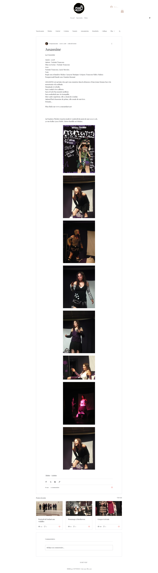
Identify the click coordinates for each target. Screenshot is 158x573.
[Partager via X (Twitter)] (50, 482)
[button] (122, 11)
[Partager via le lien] (59, 482)
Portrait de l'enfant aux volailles (46, 520)
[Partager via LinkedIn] (55, 482)
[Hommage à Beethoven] (79, 508)
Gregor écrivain (103, 519)
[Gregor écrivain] (108, 508)
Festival (58, 31)
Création (66, 31)
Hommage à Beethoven (76, 519)
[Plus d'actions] (112, 44)
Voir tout (119, 498)
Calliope (104, 31)
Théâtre (50, 31)
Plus (112, 31)
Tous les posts (40, 31)
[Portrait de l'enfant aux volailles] (49, 508)
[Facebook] (150, 18)
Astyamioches (85, 31)
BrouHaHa (95, 31)
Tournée (74, 31)
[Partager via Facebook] (46, 482)
